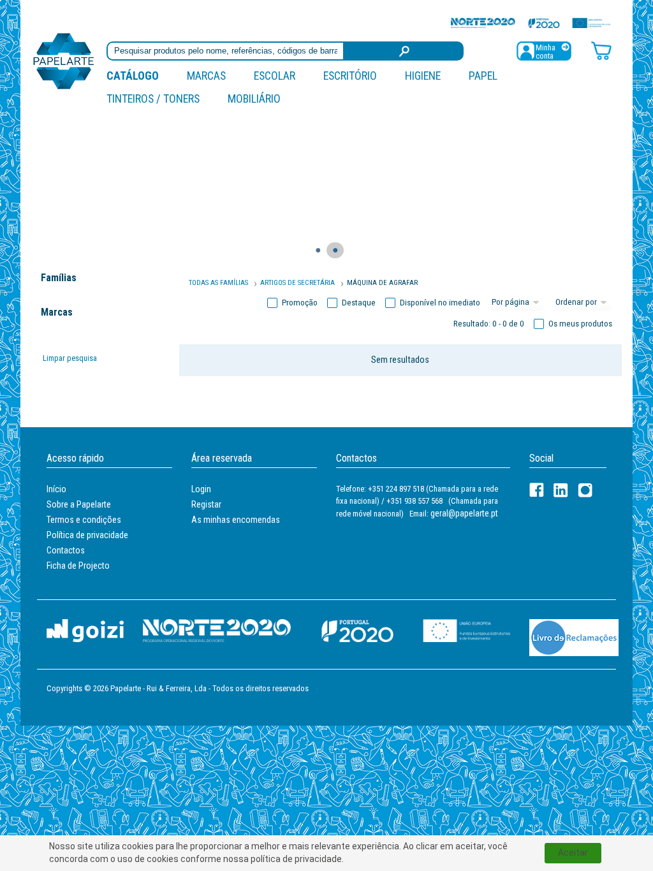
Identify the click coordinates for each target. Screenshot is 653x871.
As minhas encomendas (235, 520)
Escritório (350, 75)
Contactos (66, 550)
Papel (483, 75)
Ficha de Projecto (78, 565)
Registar (206, 504)
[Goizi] (85, 630)
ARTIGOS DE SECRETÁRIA (297, 283)
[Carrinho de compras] (601, 50)
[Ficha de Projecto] (530, 22)
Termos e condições (84, 520)
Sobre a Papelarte (79, 504)
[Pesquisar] (404, 51)
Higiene (423, 75)
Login (201, 489)
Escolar (274, 75)
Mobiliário (254, 98)
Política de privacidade (87, 535)
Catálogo (132, 75)
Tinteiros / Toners (153, 98)
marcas (206, 75)
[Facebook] (536, 490)
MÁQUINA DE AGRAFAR (382, 283)
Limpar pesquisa (70, 358)
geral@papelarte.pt (464, 513)
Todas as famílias (218, 283)
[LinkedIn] (561, 490)
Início (56, 489)
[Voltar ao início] (64, 60)
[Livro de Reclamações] (574, 636)
